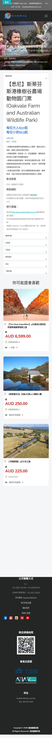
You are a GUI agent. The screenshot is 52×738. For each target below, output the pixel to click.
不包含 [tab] (7, 250)
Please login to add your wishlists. (5, 324)
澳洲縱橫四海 (33, 728)
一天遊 (12, 348)
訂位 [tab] (7, 264)
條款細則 (33, 195)
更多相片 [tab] (8, 257)
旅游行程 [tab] (8, 236)
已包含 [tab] (7, 243)
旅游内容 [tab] (8, 76)
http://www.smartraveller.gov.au (24, 212)
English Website (30, 598)
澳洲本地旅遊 (15, 415)
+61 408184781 (34, 587)
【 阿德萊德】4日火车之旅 (19, 461)
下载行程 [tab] (8, 271)
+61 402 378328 (33, 592)
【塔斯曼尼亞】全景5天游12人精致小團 (25, 394)
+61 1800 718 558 (19, 587)
